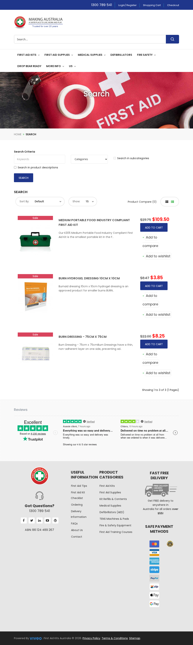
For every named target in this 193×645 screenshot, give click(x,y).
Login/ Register (127, 5)
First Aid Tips (79, 486)
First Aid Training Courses (116, 532)
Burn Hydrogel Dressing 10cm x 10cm (89, 278)
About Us (77, 530)
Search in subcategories (133, 158)
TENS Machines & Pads (114, 519)
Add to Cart (154, 227)
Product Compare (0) (142, 202)
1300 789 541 (101, 4)
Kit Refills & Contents (113, 499)
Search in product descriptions (38, 167)
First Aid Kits (107, 486)
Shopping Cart (152, 5)
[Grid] (167, 201)
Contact (76, 537)
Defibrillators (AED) (112, 512)
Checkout (173, 5)
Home (17, 134)
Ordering (77, 505)
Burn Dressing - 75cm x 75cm (82, 337)
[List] (172, 201)
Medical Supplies (110, 505)
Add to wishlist (158, 256)
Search (31, 134)
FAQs (74, 523)
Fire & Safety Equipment (115, 525)
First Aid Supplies (110, 492)
